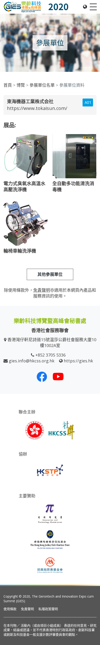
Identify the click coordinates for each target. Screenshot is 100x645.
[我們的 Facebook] (42, 376)
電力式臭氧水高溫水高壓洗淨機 (24, 186)
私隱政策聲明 (48, 609)
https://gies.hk (78, 361)
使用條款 (10, 609)
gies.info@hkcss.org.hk (31, 361)
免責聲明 (27, 609)
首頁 (7, 85)
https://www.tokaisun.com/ (37, 108)
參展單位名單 (42, 85)
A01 (88, 102)
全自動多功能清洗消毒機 (73, 186)
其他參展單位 (50, 274)
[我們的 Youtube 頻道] (58, 376)
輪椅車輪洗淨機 (19, 251)
